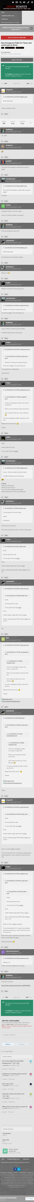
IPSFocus (10, 1172)
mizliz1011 (6, 1085)
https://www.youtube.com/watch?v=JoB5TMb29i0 (15, 985)
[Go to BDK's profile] (3, 639)
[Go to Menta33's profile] (31, 1061)
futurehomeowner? (12, 951)
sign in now (10, 1024)
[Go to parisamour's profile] (3, 268)
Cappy (8, 282)
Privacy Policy (22, 1172)
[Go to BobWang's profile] (3, 130)
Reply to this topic (17, 60)
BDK (7, 638)
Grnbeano (9, 145)
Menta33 (6, 1065)
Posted (13, 92)
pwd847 (9, 161)
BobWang (9, 129)
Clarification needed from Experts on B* (13, 1094)
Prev (5, 83)
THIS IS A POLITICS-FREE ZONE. (17, 37)
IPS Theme (3, 1172)
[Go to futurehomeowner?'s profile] (3, 952)
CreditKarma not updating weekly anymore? (14, 1073)
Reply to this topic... (10, 1035)
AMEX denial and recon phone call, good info (14, 1106)
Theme (15, 1172)
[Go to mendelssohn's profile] (3, 180)
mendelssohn (6, 52)
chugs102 (9, 90)
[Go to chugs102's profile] (3, 91)
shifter (8, 437)
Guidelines (3, 1199)
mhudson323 (12, 1151)
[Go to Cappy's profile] (3, 283)
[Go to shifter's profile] (3, 438)
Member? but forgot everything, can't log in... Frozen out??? (16, 28)
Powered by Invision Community (17, 1187)
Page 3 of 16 (17, 83)
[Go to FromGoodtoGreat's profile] (31, 1084)
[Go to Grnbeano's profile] (3, 146)
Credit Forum (17, 54)
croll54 (5, 1108)
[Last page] (32, 83)
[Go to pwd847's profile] (3, 162)
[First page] (2, 83)
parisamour (10, 267)
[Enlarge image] (2, 151)
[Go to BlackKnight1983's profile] (31, 1074)
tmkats (8, 205)
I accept (30, 1198)
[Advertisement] (28, 17)
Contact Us (30, 1172)
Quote (6, 114)
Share (8, 1044)
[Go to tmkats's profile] (3, 206)
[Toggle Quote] (4, 97)
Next (28, 83)
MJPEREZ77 (7, 1098)
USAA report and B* (7, 1084)
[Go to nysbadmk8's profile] (3, 241)
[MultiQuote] (2, 114)
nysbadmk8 (10, 240)
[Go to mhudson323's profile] (5, 1151)
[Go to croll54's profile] (31, 1107)
